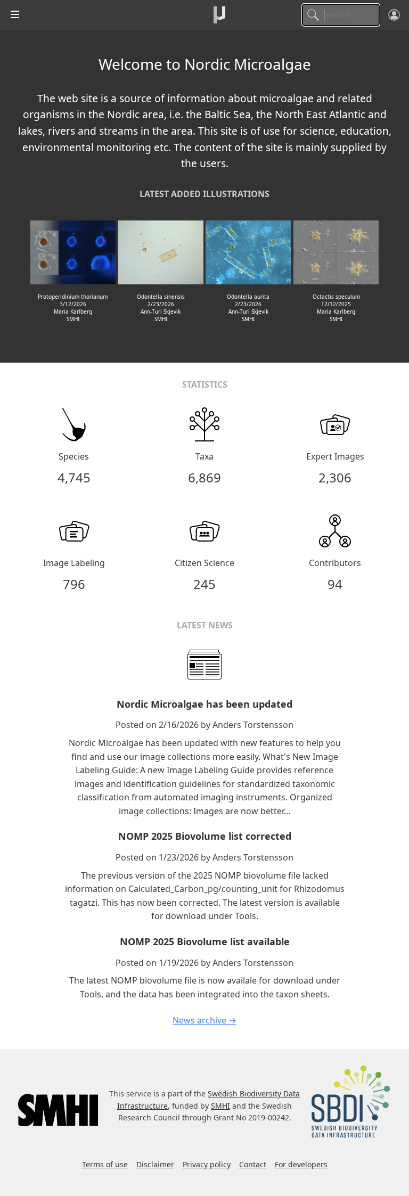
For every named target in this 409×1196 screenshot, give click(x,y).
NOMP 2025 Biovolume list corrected (204, 836)
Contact (252, 1164)
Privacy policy (207, 1164)
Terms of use (105, 1164)
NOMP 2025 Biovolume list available (205, 941)
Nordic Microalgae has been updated (204, 704)
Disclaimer (155, 1164)
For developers (301, 1164)
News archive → (204, 1020)
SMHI (220, 1106)
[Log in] (394, 15)
